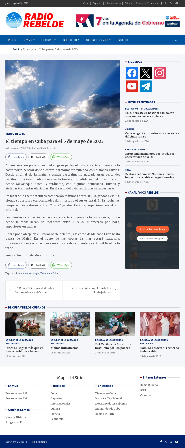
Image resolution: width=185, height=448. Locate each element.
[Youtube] (177, 3)
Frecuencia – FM (16, 398)
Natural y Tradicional (108, 398)
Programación (14, 422)
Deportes (97, 3)
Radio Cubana (149, 385)
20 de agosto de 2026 (137, 120)
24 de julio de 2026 (15, 356)
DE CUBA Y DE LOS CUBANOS (27, 307)
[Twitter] (171, 3)
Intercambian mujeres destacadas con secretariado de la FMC (150, 155)
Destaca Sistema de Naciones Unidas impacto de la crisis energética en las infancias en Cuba (149, 177)
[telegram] (146, 86)
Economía (152, 3)
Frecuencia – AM (16, 393)
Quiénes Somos (97, 39)
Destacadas (131, 108)
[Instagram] (166, 3)
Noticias (47, 39)
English (122, 39)
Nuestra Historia (15, 417)
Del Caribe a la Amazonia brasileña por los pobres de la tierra (114, 348)
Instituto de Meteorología (25, 273)
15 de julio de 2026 (105, 352)
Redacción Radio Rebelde (42, 148)
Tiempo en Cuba (15, 133)
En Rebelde (70, 39)
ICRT (143, 390)
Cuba (86, 3)
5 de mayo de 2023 (15, 148)
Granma (145, 395)
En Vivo (27, 39)
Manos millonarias (64, 348)
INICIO (12, 39)
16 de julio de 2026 (60, 352)
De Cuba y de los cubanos (19, 340)
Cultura (128, 3)
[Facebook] (162, 3)
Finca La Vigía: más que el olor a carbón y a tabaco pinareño (24, 351)
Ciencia (139, 3)
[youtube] (132, 86)
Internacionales (113, 3)
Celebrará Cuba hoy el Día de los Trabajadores (90, 290)
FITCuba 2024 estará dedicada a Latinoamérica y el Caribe (34, 290)
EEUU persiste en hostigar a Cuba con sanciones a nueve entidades (149, 114)
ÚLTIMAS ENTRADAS (141, 102)
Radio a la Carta (105, 414)
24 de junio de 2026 (150, 356)
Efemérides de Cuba (107, 408)
